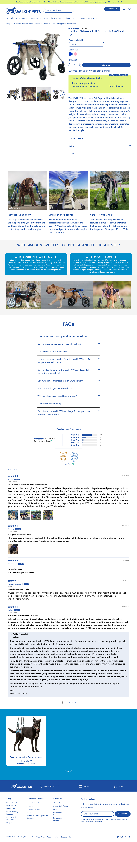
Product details (75, 138)
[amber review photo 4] (48, 515)
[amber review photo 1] (13, 515)
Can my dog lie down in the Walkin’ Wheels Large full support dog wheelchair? (63, 372)
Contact (56, 809)
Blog (74, 18)
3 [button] (69, 703)
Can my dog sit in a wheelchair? (52, 351)
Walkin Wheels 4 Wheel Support (28, 23)
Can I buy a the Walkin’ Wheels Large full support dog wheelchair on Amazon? (63, 413)
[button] (129, 8)
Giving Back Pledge (60, 806)
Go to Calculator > (116, 86)
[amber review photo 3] (36, 515)
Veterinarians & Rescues (88, 18)
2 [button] (65, 703)
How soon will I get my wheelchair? (54, 388)
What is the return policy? (49, 403)
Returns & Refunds (34, 809)
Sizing (71, 146)
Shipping (30, 806)
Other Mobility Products (52, 18)
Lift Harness (11, 808)
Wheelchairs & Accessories (16, 18)
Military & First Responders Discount (37, 817)
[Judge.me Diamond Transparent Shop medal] (74, 456)
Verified (68, 464)
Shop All (9, 23)
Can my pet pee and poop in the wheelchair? (59, 344)
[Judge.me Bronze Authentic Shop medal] (63, 456)
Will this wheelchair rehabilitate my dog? (57, 396)
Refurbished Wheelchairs (11, 818)
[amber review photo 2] (25, 515)
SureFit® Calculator (34, 803)
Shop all (68, 771)
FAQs (29, 812)
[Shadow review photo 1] (13, 549)
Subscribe (122, 814)
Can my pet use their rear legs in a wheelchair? (60, 380)
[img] (13, 476)
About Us (56, 803)
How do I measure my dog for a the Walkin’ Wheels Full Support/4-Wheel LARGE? (64, 361)
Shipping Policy (66, 837)
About (67, 18)
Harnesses (35, 18)
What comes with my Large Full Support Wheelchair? (63, 336)
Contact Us (112, 9)
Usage (71, 153)
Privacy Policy (109, 819)
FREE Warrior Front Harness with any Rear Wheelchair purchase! (40, 2)
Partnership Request (57, 819)
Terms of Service (52, 837)
